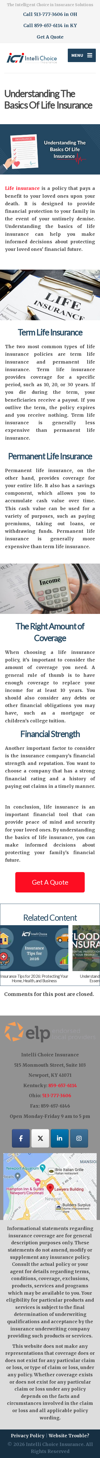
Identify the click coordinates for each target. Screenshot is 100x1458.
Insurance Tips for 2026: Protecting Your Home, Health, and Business (34, 978)
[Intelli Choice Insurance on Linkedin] (60, 1138)
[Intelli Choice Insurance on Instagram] (79, 1138)
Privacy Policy (27, 1435)
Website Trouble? (69, 1435)
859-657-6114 (62, 1085)
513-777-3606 (56, 1095)
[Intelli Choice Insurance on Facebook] (21, 1138)
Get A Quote (50, 37)
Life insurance (22, 188)
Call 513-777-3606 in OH (50, 14)
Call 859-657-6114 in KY (50, 25)
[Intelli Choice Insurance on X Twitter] (40, 1138)
